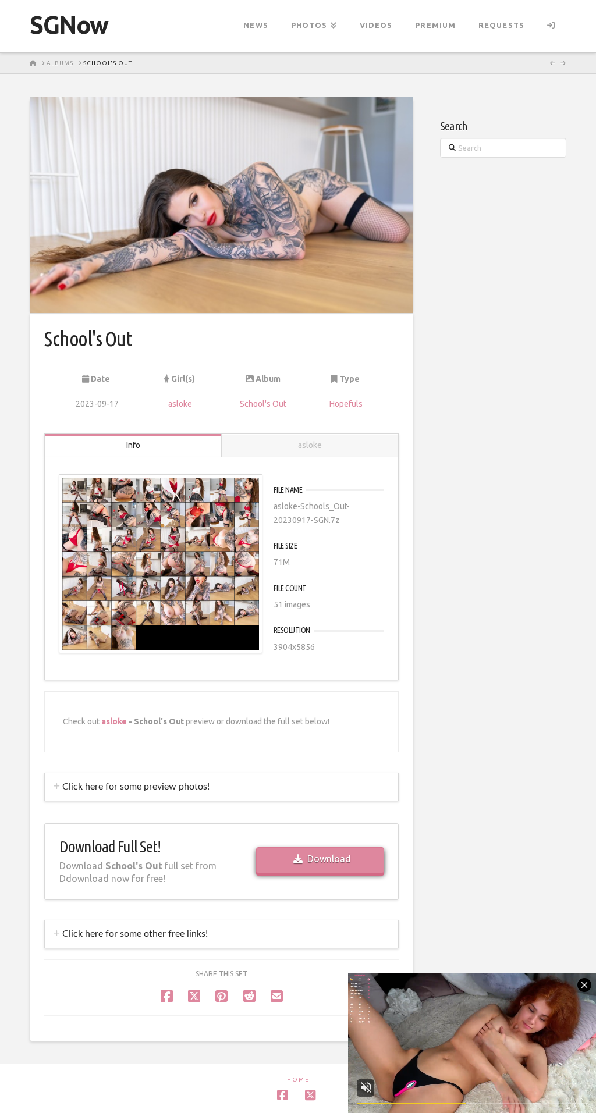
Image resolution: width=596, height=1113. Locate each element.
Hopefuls (346, 403)
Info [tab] (133, 445)
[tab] (221, 787)
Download (329, 859)
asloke (180, 403)
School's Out (263, 403)
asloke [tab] (310, 445)
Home (298, 1079)
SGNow (69, 25)
